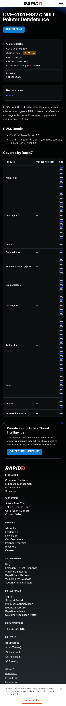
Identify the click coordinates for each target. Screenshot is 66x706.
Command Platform (16, 480)
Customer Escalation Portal (21, 614)
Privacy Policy (11, 678)
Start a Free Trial (15, 503)
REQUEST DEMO (14, 29)
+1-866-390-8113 (15, 628)
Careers (9, 550)
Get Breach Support (17, 510)
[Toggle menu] (61, 4)
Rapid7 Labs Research (18, 575)
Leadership (11, 532)
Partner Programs (15, 542)
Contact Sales (13, 514)
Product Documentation (19, 603)
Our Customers (14, 539)
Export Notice (11, 682)
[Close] (61, 688)
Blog (7, 564)
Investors (10, 546)
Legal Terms (11, 673)
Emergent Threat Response (21, 567)
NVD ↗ (9, 95)
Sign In (9, 596)
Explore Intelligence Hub (24, 451)
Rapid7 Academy (15, 611)
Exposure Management (18, 483)
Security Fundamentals (18, 582)
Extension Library (15, 607)
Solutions (10, 491)
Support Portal (14, 600)
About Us (10, 528)
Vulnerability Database (18, 578)
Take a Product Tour (17, 507)
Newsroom (11, 535)
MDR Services (13, 487)
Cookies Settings (31, 700)
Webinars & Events (16, 571)
